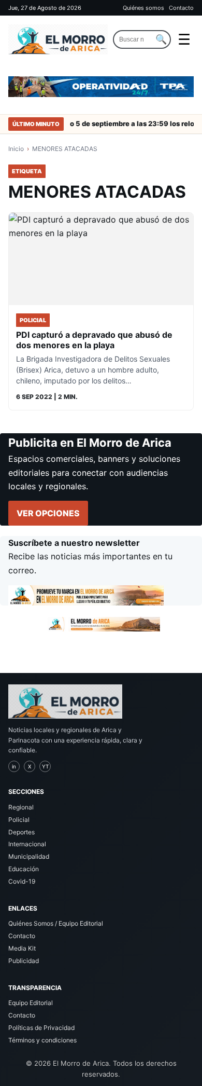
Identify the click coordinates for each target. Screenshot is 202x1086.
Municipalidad (28, 856)
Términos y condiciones (42, 1040)
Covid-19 (21, 881)
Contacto (181, 7)
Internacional (27, 844)
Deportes (21, 832)
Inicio (16, 149)
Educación (23, 869)
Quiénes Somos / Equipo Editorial (55, 923)
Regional (21, 807)
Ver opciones (48, 513)
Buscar (161, 39)
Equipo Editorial (30, 1003)
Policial (19, 819)
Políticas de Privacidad (41, 1028)
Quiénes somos (143, 7)
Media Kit (22, 948)
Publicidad (23, 961)
